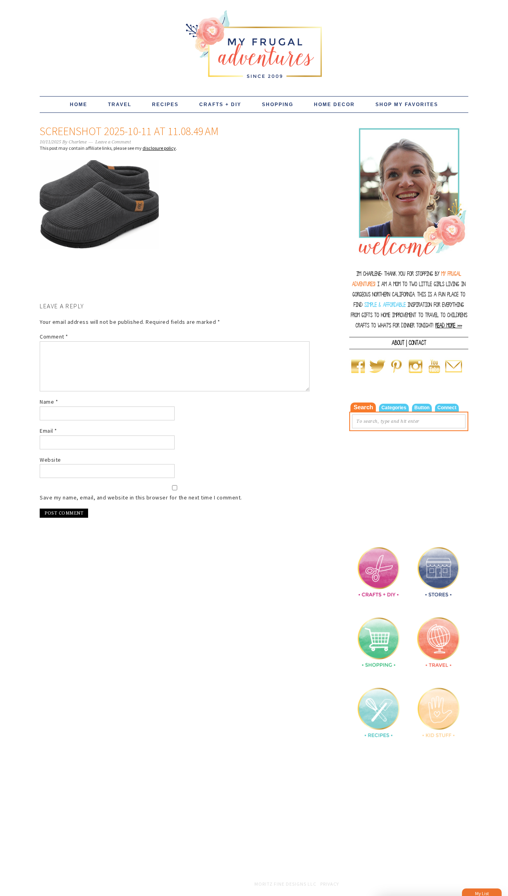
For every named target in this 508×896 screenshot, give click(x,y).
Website (50, 459)
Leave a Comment (113, 142)
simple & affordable (385, 305)
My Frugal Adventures (254, 40)
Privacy (329, 884)
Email (48, 430)
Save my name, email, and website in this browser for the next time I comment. (141, 497)
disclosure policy (159, 148)
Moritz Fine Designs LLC (285, 884)
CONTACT (417, 342)
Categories (393, 407)
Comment (54, 336)
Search (363, 407)
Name (49, 401)
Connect (446, 407)
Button (421, 407)
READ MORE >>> (448, 325)
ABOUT (398, 342)
